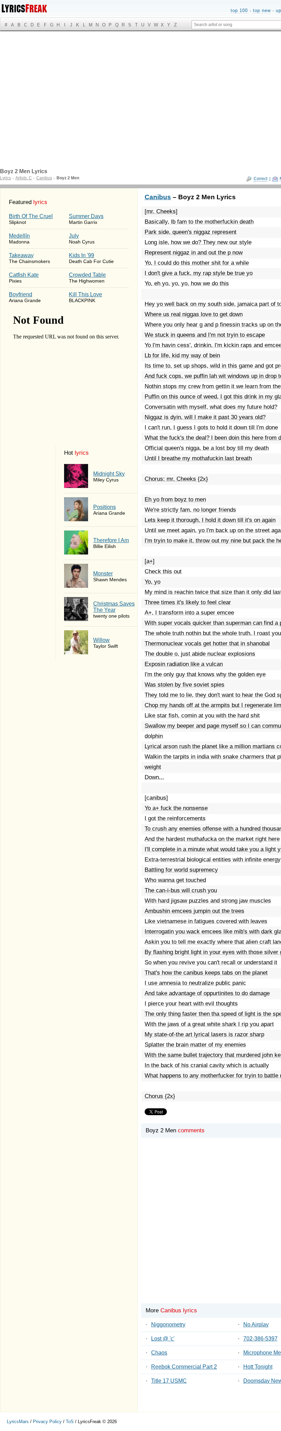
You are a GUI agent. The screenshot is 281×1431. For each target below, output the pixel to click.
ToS (70, 1421)
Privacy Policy (47, 1421)
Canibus (158, 197)
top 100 (239, 10)
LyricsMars (18, 1421)
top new (262, 10)
